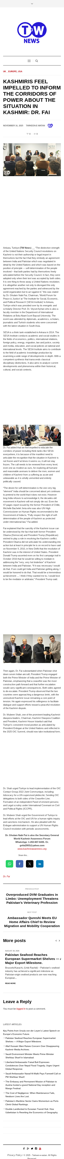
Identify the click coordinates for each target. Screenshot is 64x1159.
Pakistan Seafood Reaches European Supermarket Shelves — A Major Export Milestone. (31, 959)
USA (20, 71)
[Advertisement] (32, 213)
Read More (8, 983)
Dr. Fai (6, 876)
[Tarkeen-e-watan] (32, 32)
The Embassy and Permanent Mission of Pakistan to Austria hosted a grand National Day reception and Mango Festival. (31, 1085)
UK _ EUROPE (10, 71)
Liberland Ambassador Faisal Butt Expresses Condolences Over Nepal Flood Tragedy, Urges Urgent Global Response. (32, 1065)
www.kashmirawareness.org (32, 848)
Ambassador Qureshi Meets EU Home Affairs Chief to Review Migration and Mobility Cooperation (32, 922)
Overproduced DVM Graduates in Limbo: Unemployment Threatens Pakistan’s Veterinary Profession (32, 898)
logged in (20, 1009)
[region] (32, 1131)
